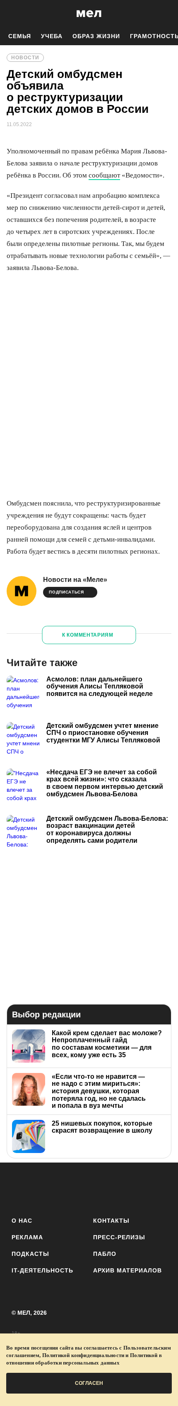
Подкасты (30, 1253)
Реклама (27, 1237)
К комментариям (87, 635)
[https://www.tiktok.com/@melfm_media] (89, 1188)
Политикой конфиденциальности (83, 1355)
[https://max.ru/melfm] (157, 1188)
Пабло (104, 1253)
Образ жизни (96, 36)
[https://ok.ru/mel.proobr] (135, 1188)
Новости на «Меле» (75, 579)
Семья (19, 36)
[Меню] (165, 13)
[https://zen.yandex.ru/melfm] (43, 1188)
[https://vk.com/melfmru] (66, 1188)
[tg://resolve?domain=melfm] (20, 1188)
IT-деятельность (42, 1270)
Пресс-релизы (119, 1237)
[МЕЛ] (89, 13)
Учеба (52, 36)
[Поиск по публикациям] (12, 13)
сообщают (104, 175)
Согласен (89, 1383)
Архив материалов (127, 1270)
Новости (25, 58)
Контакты (111, 1220)
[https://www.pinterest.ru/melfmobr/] (112, 1188)
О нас (22, 1220)
